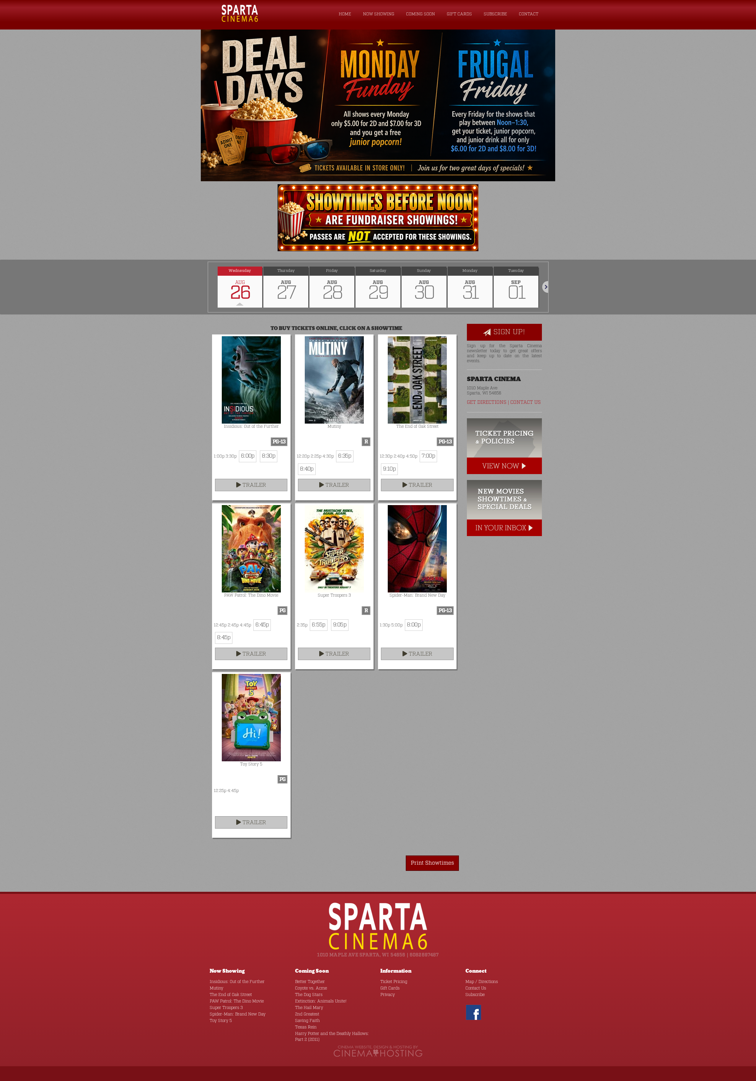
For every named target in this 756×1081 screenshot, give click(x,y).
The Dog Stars (308, 994)
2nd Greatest (307, 1014)
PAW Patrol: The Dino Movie (237, 1001)
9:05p (339, 624)
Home (345, 14)
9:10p (389, 469)
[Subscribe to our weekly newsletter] (504, 511)
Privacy (387, 994)
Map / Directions (481, 981)
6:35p (344, 456)
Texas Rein (306, 1027)
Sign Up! (508, 332)
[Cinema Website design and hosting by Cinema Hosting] (378, 1051)
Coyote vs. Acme (311, 988)
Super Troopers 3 (226, 1007)
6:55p (318, 624)
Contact (528, 14)
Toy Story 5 (221, 1020)
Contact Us (525, 402)
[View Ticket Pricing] (504, 449)
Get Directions (486, 402)
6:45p (262, 624)
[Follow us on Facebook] (473, 1012)
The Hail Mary (309, 1007)
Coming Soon (420, 14)
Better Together (310, 981)
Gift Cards (459, 14)
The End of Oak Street (231, 994)
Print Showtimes (432, 863)
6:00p (247, 456)
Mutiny (216, 988)
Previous (208, 287)
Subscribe (495, 14)
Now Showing (378, 14)
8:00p (413, 624)
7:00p (428, 456)
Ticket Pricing (393, 981)
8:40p (306, 469)
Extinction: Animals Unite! (321, 1001)
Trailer (253, 485)
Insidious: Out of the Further (237, 981)
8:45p (223, 637)
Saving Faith (307, 1020)
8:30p (268, 456)
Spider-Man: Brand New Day (237, 1014)
